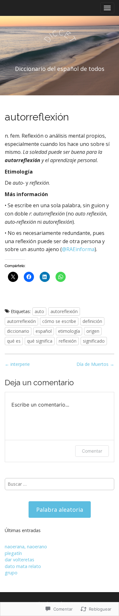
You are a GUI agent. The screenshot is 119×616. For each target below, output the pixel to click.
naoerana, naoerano (26, 547)
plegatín (13, 553)
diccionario (18, 331)
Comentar (92, 451)
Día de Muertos (95, 364)
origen (92, 331)
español (44, 331)
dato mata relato (23, 566)
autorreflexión (21, 321)
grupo (11, 573)
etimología (69, 331)
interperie (17, 364)
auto (39, 311)
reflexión (67, 341)
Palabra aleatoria (59, 509)
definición (92, 321)
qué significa (39, 341)
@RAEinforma (78, 249)
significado (94, 341)
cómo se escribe (59, 321)
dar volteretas (19, 560)
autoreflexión (64, 311)
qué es (14, 341)
